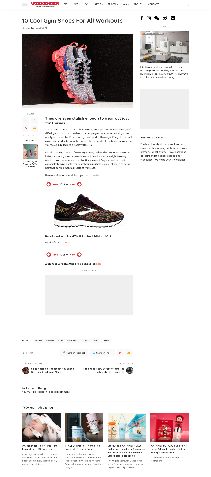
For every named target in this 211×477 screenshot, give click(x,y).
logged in (42, 392)
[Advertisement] (89, 295)
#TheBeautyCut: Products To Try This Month (30, 164)
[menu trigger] (26, 4)
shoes (106, 341)
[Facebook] (25, 120)
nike (86, 341)
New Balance (74, 341)
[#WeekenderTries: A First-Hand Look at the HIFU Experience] (41, 427)
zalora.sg (65, 242)
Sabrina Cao (28, 28)
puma (96, 341)
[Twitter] (34, 120)
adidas (39, 341)
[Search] (187, 4)
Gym (61, 341)
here (98, 264)
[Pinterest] (25, 128)
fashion (51, 341)
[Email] (34, 128)
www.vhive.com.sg (165, 77)
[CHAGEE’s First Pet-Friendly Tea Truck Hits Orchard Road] (84, 427)
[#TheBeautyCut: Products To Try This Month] (30, 151)
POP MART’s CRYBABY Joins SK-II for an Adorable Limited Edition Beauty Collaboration (168, 449)
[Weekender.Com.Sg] (45, 4)
